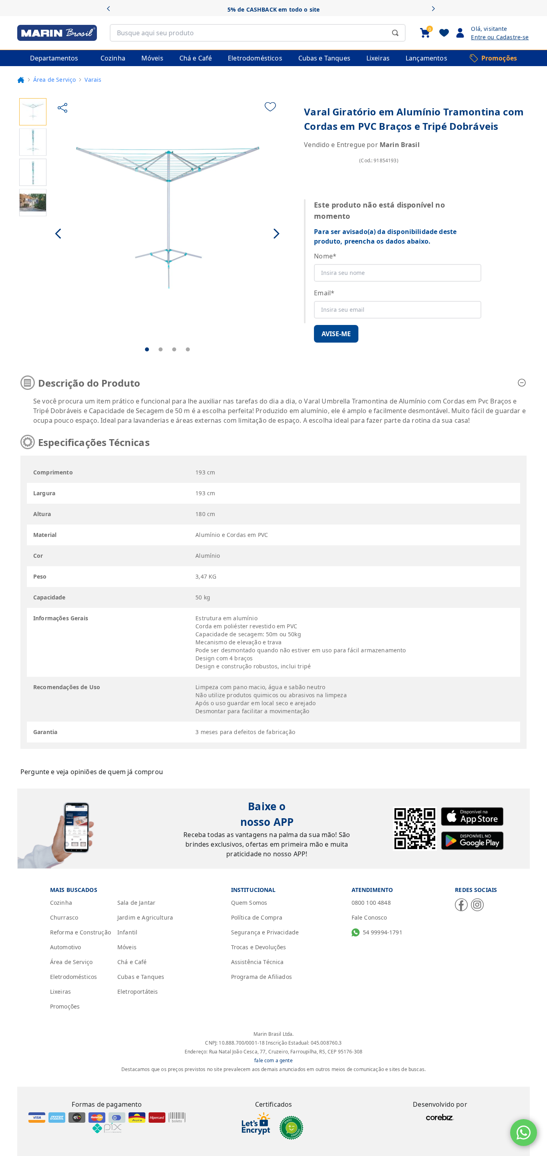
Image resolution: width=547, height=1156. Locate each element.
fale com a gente (273, 1060)
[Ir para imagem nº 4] (188, 349)
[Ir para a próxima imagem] (276, 234)
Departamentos (54, 58)
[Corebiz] (440, 1117)
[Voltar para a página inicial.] (20, 80)
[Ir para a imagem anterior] (59, 234)
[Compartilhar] (62, 107)
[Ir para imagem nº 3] (174, 349)
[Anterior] (111, 9)
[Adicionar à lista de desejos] (270, 107)
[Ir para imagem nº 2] (161, 349)
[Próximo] (435, 9)
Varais (92, 79)
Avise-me (336, 333)
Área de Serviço (54, 79)
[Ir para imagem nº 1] (147, 349)
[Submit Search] (395, 33)
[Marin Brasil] (57, 33)
